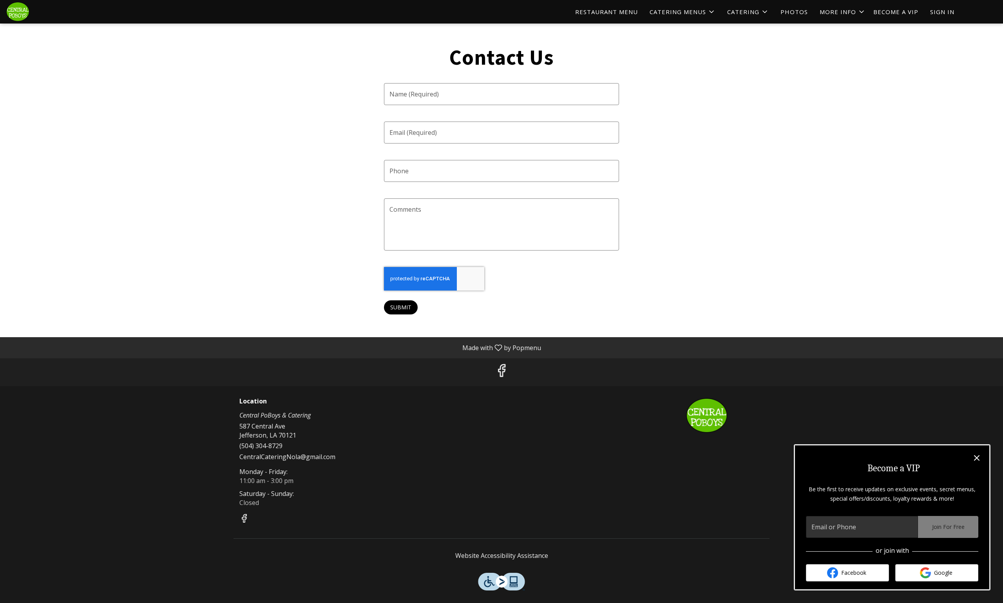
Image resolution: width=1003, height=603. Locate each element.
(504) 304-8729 (260, 445)
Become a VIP (895, 12)
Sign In (942, 12)
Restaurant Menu (606, 12)
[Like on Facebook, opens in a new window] (501, 372)
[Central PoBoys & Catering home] (41, 12)
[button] (682, 12)
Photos (794, 12)
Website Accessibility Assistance (501, 555)
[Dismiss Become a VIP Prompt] (976, 458)
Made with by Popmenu (273, 347)
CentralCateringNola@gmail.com (287, 456)
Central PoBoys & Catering (707, 415)
